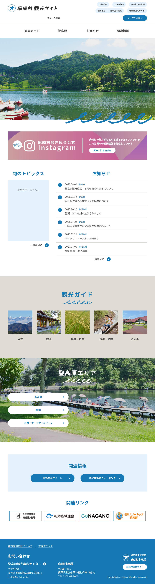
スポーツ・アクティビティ (38, 423)
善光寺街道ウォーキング (102, 478)
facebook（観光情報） (77, 251)
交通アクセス (45, 546)
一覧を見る (36, 245)
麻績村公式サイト (137, 10)
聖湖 (38, 410)
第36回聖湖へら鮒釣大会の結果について (87, 201)
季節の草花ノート (52, 478)
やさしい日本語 (138, 4)
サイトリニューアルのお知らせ (82, 238)
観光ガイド (32, 31)
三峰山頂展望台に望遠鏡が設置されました (88, 226)
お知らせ (93, 31)
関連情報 (123, 31)
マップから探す (134, 18)
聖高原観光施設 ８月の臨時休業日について (89, 188)
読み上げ (102, 10)
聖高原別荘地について (20, 546)
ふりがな (103, 4)
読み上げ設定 (116, 10)
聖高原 (62, 31)
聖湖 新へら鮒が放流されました (83, 213)
